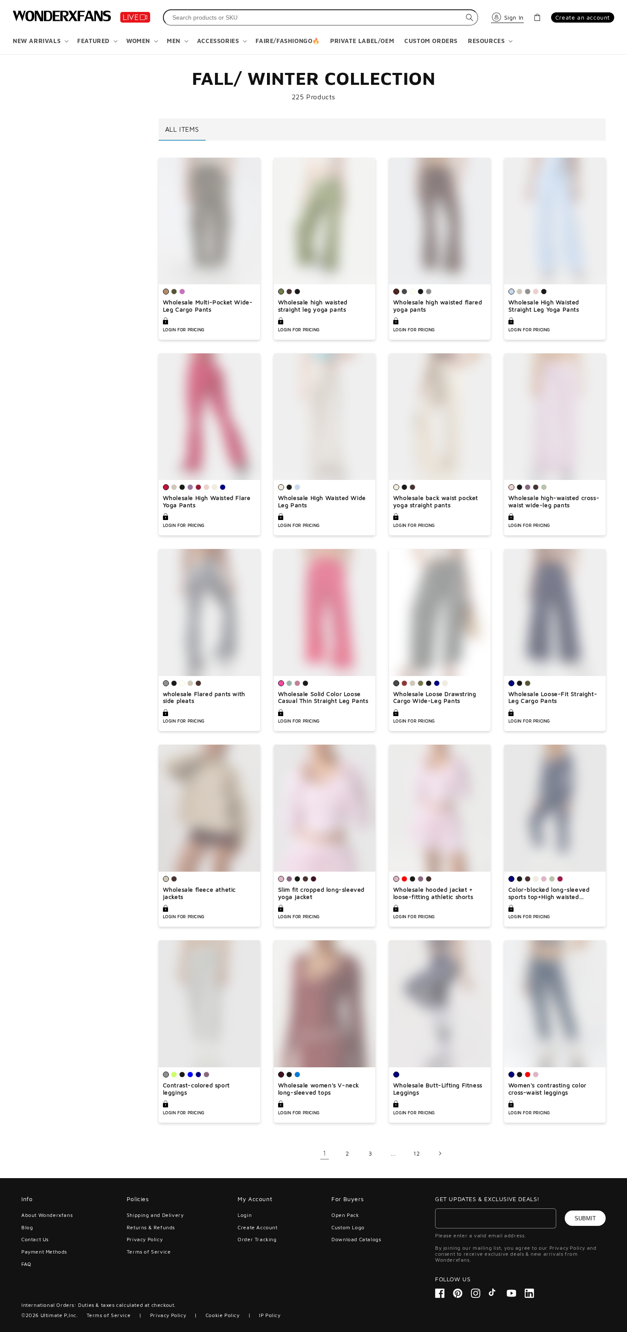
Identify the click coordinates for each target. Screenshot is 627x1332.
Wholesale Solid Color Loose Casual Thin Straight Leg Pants (323, 698)
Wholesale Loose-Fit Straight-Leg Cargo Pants (552, 698)
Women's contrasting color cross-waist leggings (547, 1089)
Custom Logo (348, 1227)
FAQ (26, 1264)
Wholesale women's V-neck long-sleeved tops (318, 1089)
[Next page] (439, 1153)
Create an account (582, 17)
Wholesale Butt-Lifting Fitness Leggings (437, 1089)
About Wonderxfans (47, 1215)
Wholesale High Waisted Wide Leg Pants (322, 501)
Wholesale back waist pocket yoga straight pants (435, 501)
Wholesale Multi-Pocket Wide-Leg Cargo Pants (208, 306)
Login (245, 1215)
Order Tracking (257, 1239)
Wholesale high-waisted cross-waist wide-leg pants (553, 501)
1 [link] (324, 1153)
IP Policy (269, 1315)
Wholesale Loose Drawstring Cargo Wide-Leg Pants (434, 698)
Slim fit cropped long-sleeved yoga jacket (321, 893)
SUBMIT (585, 1218)
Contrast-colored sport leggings (196, 1089)
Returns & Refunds (151, 1227)
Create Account (257, 1227)
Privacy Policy (145, 1239)
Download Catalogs (356, 1239)
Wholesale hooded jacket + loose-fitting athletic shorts (433, 893)
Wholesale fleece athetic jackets (199, 893)
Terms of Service (149, 1251)
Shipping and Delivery (155, 1215)
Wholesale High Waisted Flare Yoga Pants (207, 501)
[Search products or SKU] (470, 17)
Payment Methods (44, 1251)
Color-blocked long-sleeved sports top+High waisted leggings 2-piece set (549, 893)
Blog (27, 1227)
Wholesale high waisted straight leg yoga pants (313, 306)
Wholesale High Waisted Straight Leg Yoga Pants (543, 306)
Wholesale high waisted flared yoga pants (437, 306)
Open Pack (345, 1215)
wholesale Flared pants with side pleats (204, 698)
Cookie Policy (223, 1315)
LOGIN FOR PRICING (184, 329)
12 (416, 1153)
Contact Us (35, 1239)
